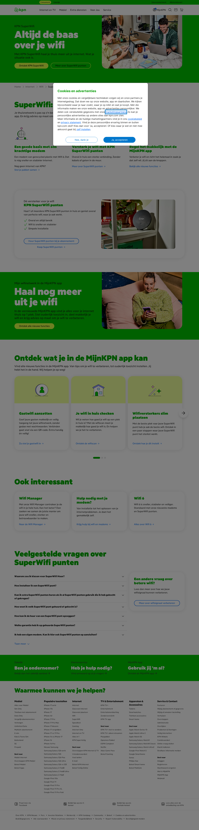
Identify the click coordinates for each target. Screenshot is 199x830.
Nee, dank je (81, 139)
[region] (100, 114)
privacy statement (71, 122)
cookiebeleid (135, 118)
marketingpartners (116, 111)
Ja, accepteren (119, 139)
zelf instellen (83, 129)
